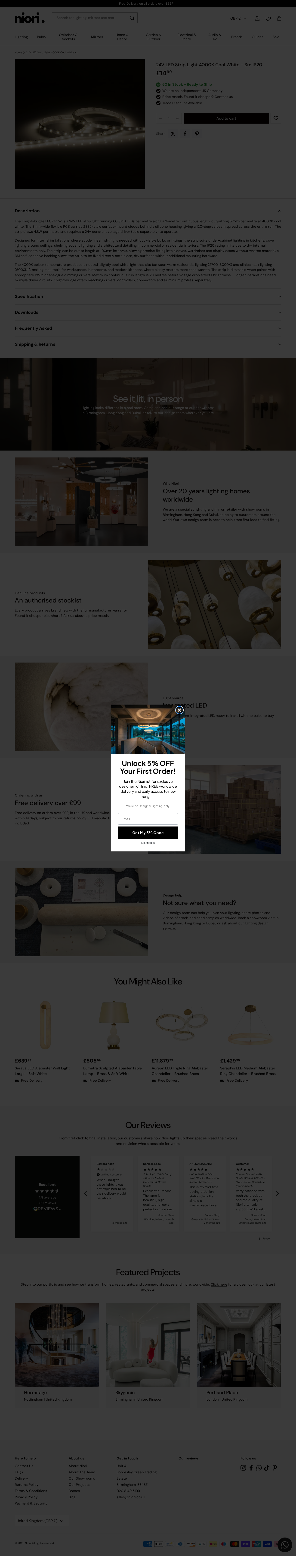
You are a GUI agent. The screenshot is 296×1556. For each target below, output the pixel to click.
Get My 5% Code (148, 832)
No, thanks (148, 843)
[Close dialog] (179, 710)
